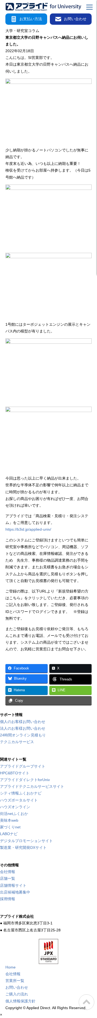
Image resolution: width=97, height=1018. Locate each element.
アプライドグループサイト (22, 766)
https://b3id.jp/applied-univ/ (28, 529)
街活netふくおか (14, 813)
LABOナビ (9, 834)
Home (10, 967)
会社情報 (7, 872)
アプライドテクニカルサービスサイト (32, 786)
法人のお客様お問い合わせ (22, 728)
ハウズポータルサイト (19, 800)
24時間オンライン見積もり (23, 735)
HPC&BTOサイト (14, 773)
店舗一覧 (7, 878)
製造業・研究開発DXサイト (23, 847)
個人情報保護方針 (20, 1001)
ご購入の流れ (16, 994)
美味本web (9, 820)
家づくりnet (10, 827)
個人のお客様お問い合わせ (22, 721)
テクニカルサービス (17, 742)
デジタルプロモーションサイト (26, 841)
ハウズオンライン (15, 807)
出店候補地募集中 (15, 892)
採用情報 (7, 899)
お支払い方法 (30, 19)
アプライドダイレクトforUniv (25, 780)
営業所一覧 (14, 980)
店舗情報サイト (13, 885)
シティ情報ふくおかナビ (20, 793)
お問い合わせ (75, 19)
